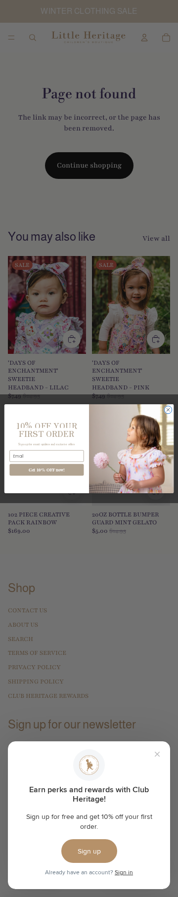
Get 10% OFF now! (47, 470)
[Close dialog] (168, 409)
